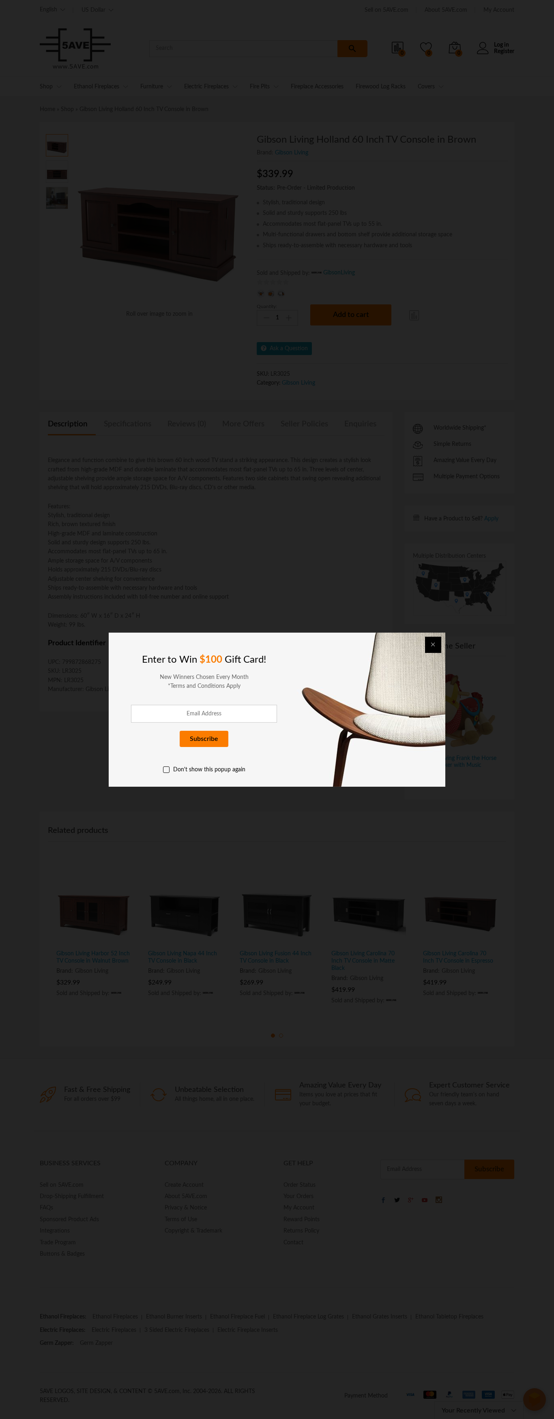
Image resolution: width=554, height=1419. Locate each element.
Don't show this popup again (209, 770)
